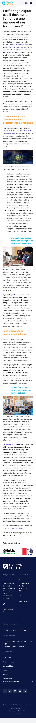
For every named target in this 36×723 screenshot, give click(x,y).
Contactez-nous (17, 528)
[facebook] (5, 691)
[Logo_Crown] (7, 2)
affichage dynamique (12, 444)
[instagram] (15, 691)
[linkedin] (25, 691)
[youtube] (20, 691)
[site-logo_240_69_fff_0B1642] (12, 565)
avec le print (10, 295)
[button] (4, 551)
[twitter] (10, 691)
